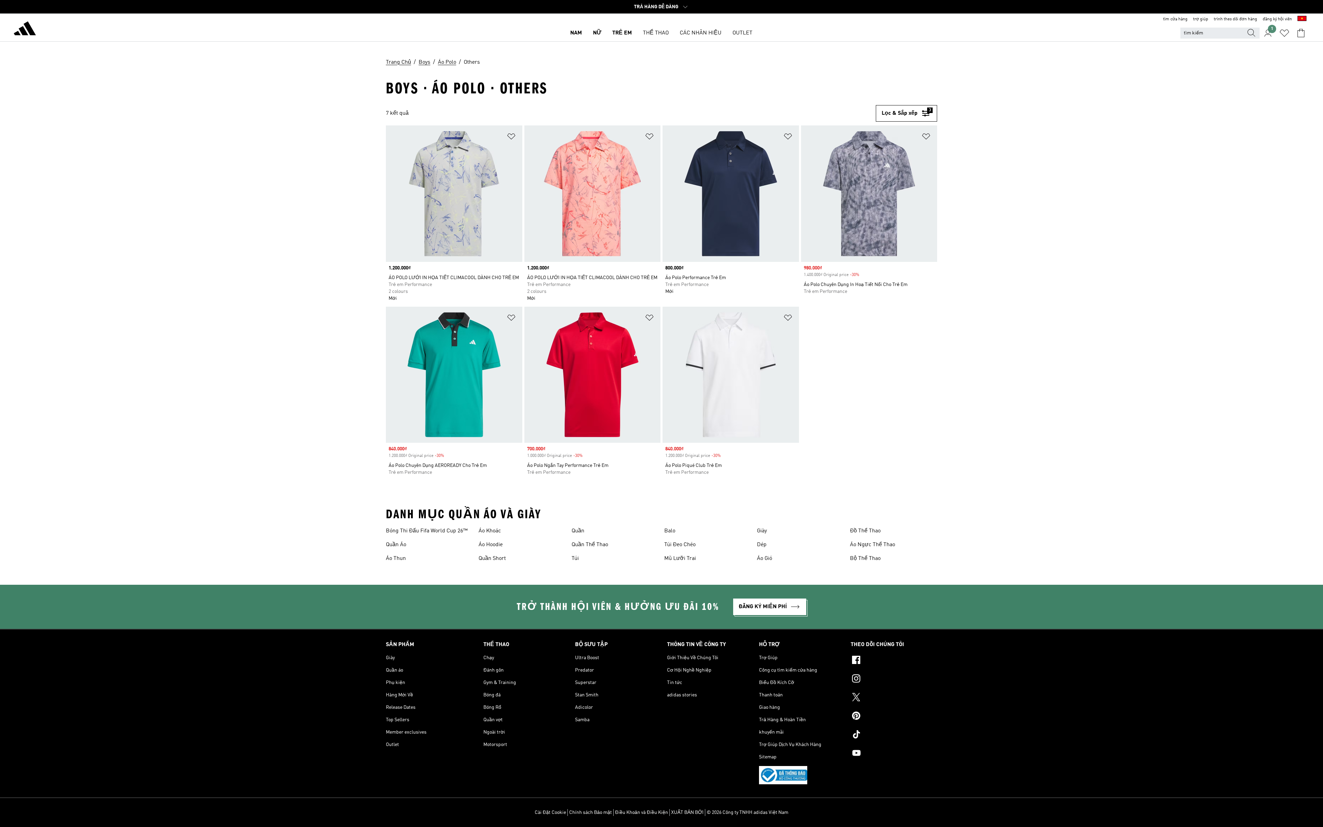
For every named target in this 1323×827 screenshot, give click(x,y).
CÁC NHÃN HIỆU (700, 33)
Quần (578, 531)
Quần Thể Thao (590, 545)
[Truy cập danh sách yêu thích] (1284, 33)
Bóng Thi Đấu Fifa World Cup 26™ (427, 531)
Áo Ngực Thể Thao (872, 545)
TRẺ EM (622, 33)
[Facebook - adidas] (894, 661)
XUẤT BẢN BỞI (687, 812)
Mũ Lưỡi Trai (680, 558)
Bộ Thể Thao (865, 558)
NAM (576, 33)
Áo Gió (764, 558)
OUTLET (742, 33)
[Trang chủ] (25, 29)
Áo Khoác (490, 531)
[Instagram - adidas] (894, 679)
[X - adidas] (894, 698)
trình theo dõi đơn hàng (1235, 19)
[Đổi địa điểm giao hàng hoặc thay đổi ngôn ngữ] (1302, 19)
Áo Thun (396, 558)
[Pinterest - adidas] (894, 716)
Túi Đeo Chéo (680, 545)
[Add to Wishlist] (511, 137)
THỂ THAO (656, 33)
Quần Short (492, 558)
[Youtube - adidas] (894, 754)
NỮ (597, 33)
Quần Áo (396, 545)
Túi (575, 558)
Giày (762, 531)
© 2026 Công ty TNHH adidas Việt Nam (747, 812)
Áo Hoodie (491, 545)
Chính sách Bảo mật (590, 812)
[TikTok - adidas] (894, 735)
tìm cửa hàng (1175, 19)
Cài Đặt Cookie (550, 812)
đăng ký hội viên (1277, 19)
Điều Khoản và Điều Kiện (641, 812)
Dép (762, 545)
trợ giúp (1200, 19)
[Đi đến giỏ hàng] (1301, 33)
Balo (669, 531)
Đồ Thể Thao (865, 531)
